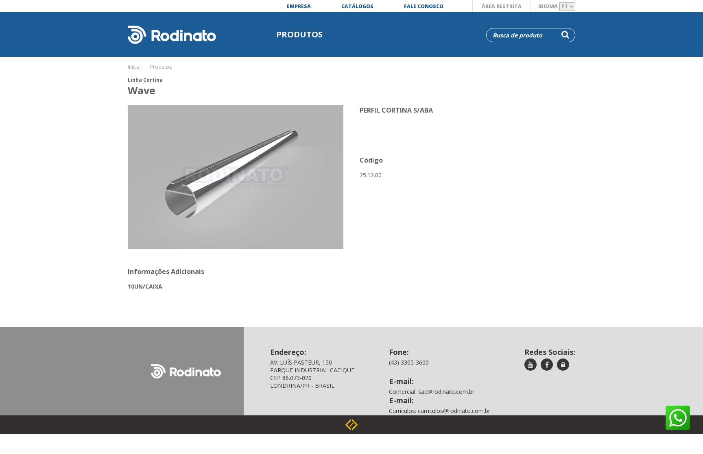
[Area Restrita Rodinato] (563, 364)
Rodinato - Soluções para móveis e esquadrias (168, 27)
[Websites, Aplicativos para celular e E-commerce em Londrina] (351, 424)
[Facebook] (547, 364)
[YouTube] (530, 364)
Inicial (134, 66)
